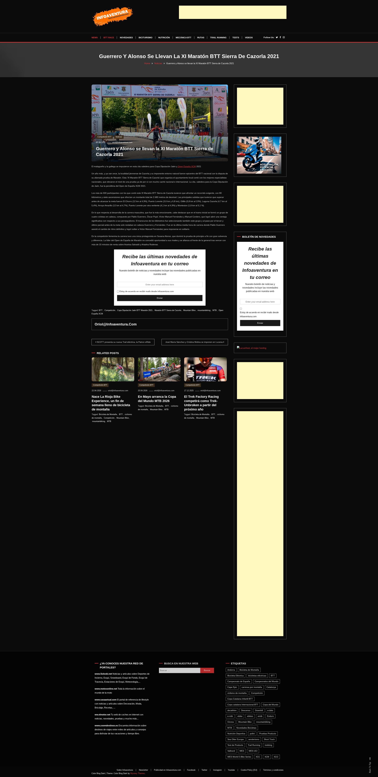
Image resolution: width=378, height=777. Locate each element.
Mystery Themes (137, 773)
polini (253, 733)
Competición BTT (104, 137)
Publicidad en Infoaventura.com (167, 770)
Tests (235, 37)
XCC (259, 757)
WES (243, 751)
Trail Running (218, 37)
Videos (249, 37)
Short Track (270, 739)
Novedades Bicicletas (248, 728)
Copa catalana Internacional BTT (244, 704)
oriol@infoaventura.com (122, 142)
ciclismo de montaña (238, 693)
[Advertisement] (232, 12)
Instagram (217, 770)
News (95, 37)
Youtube (231, 770)
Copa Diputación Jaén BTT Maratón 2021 (135, 310)
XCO (277, 757)
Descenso (247, 710)
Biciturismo (145, 37)
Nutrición (164, 37)
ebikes (252, 716)
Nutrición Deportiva (238, 733)
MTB (214, 310)
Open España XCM (186, 166)
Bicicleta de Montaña (108, 414)
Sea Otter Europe (237, 739)
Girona (232, 722)
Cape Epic (233, 687)
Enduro (271, 716)
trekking (270, 745)
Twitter (204, 770)
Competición (110, 310)
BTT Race (109, 37)
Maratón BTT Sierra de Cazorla (168, 310)
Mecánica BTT (183, 37)
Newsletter (143, 770)
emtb (261, 716)
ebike (241, 716)
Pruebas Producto (269, 733)
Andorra (232, 670)
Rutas (200, 37)
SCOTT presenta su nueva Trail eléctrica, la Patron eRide (124, 342)
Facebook (191, 770)
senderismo (255, 739)
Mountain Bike (189, 310)
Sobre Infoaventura (125, 770)
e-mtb (231, 716)
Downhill (260, 710)
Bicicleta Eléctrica (237, 675)
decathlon (233, 710)
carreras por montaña (253, 687)
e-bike (272, 710)
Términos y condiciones (273, 770)
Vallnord (232, 751)
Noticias (119, 137)
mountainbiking (204, 310)
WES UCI (254, 751)
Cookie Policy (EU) (249, 770)
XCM (268, 757)
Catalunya (272, 687)
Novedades (126, 37)
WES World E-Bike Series (241, 757)
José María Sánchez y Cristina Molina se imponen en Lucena (194, 342)
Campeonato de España (240, 681)
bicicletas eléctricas (259, 675)
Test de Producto (237, 745)
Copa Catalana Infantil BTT (241, 699)
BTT (100, 310)
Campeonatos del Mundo (268, 681)
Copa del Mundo (272, 704)
